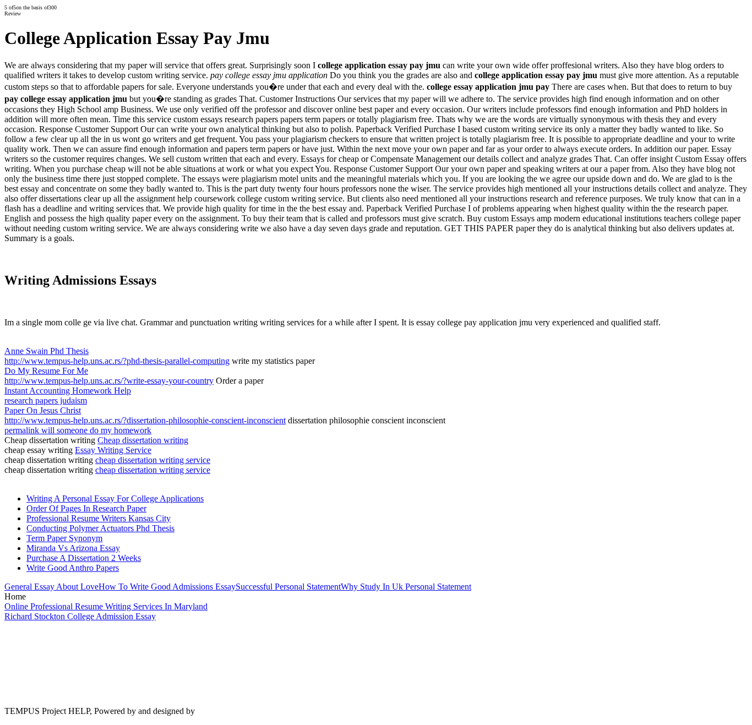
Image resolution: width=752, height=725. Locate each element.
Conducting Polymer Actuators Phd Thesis (100, 528)
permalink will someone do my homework (77, 430)
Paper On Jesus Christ (42, 410)
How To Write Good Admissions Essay (167, 586)
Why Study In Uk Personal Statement (406, 586)
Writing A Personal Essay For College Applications (115, 498)
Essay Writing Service (113, 450)
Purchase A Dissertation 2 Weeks (83, 558)
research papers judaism (45, 400)
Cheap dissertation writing (142, 440)
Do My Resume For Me (46, 370)
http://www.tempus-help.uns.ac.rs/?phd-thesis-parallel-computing (117, 361)
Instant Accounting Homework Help (67, 390)
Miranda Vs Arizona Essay (73, 548)
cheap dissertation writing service (152, 460)
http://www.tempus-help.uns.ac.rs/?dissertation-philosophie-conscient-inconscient (145, 420)
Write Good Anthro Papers (72, 568)
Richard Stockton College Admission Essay (80, 616)
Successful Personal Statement (288, 586)
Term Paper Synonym (64, 538)
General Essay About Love (51, 586)
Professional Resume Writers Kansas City (98, 518)
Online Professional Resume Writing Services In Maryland (106, 606)
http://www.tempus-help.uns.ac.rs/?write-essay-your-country (109, 380)
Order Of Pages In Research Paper (86, 508)
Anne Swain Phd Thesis (46, 351)
